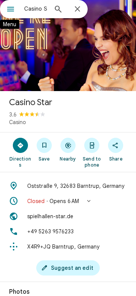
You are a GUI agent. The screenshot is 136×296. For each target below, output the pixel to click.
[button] (68, 201)
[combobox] (36, 8)
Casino (17, 122)
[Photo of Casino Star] (68, 45)
